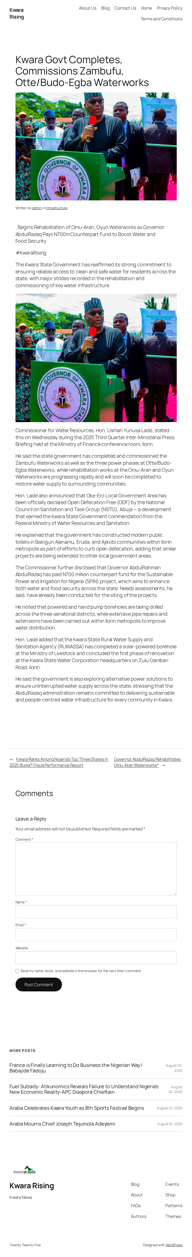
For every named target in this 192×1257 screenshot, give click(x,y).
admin (37, 207)
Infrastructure (57, 207)
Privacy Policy (169, 8)
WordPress (174, 1244)
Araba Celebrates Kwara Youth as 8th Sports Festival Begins (77, 1108)
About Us (87, 8)
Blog (105, 8)
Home (146, 8)
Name (21, 902)
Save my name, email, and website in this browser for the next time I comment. (81, 970)
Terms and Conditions (161, 19)
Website (22, 948)
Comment (24, 839)
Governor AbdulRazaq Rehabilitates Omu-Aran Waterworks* (147, 762)
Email (21, 924)
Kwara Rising (17, 13)
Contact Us (125, 8)
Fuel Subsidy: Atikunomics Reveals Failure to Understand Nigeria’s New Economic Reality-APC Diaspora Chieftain (84, 1089)
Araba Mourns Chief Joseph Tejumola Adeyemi (62, 1124)
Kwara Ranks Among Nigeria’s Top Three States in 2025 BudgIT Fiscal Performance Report (59, 762)
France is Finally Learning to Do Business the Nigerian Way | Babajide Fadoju (76, 1067)
